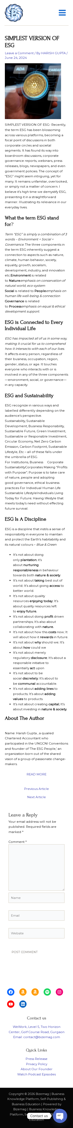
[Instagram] (59, 992)
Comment (18, 842)
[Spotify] (47, 992)
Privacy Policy (36, 1064)
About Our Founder (37, 1069)
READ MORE (36, 774)
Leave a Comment (19, 53)
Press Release (36, 1059)
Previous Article (36, 788)
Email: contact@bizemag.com (36, 1037)
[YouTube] (10, 1004)
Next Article (36, 797)
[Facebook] (10, 992)
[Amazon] (23, 992)
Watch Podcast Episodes (36, 1074)
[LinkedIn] (23, 1004)
